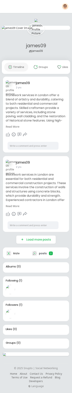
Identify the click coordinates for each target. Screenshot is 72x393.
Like (8, 134)
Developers (36, 381)
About (23, 373)
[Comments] (19, 134)
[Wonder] (13, 134)
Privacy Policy (54, 373)
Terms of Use (19, 377)
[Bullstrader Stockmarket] (10, 289)
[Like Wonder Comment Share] (16, 134)
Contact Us (36, 373)
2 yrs (18, 87)
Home (13, 373)
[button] (65, 6)
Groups (11, 342)
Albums (11, 266)
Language (37, 386)
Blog (57, 377)
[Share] (25, 134)
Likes (9, 329)
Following (12, 280)
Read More (12, 126)
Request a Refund (41, 377)
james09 (36, 45)
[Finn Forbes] (10, 313)
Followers (12, 304)
